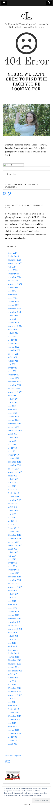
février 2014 (13, 654)
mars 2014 (12, 650)
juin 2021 (12, 364)
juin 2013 (12, 681)
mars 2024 (12, 298)
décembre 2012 (14, 688)
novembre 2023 (14, 312)
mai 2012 (12, 702)
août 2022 (12, 330)
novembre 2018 (14, 465)
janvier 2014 (13, 657)
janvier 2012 (13, 713)
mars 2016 (12, 566)
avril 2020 (12, 410)
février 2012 (13, 709)
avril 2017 (12, 521)
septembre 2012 (15, 695)
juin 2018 (12, 483)
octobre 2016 (14, 542)
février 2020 (13, 417)
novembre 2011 (14, 720)
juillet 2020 (13, 399)
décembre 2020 (14, 382)
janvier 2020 (13, 420)
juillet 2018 (13, 479)
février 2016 (13, 570)
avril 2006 (12, 737)
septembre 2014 (15, 629)
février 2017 (13, 528)
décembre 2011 (14, 716)
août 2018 (12, 476)
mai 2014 (12, 643)
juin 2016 (12, 556)
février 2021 (13, 375)
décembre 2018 (14, 462)
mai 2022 (12, 337)
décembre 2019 (14, 424)
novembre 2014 (14, 622)
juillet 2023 (13, 316)
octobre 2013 (14, 667)
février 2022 (13, 344)
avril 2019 (12, 448)
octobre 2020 (14, 389)
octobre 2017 (14, 504)
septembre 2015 (15, 587)
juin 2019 (12, 441)
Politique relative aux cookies (31, 795)
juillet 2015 (13, 594)
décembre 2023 (14, 309)
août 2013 (12, 674)
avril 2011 (12, 727)
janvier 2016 (13, 573)
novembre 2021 (14, 351)
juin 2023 (12, 319)
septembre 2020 (15, 392)
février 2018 (13, 493)
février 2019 (13, 455)
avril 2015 (12, 605)
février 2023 (13, 323)
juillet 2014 (13, 636)
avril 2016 (12, 563)
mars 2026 (12, 253)
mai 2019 (12, 445)
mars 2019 (12, 452)
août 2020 (12, 396)
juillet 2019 (13, 438)
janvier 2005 (13, 741)
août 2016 (12, 549)
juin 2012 (12, 699)
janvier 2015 (13, 615)
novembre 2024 (14, 277)
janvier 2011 (13, 730)
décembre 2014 (14, 619)
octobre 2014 (14, 626)
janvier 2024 (13, 305)
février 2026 (13, 257)
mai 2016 (12, 559)
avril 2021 (12, 368)
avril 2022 (12, 340)
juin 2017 (12, 514)
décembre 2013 (14, 660)
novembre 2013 (14, 664)
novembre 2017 (14, 500)
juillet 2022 (13, 333)
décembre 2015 (14, 577)
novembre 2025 (14, 260)
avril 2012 (12, 706)
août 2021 (12, 358)
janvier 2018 (13, 497)
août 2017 (12, 507)
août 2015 (12, 591)
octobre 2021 (14, 354)
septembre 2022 (15, 326)
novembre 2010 (14, 734)
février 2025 (13, 274)
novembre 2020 (14, 385)
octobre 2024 (14, 281)
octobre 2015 (14, 584)
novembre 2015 (14, 580)
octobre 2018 (14, 469)
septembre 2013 (15, 671)
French (9, 165)
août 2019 (12, 434)
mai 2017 (12, 518)
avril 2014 (12, 647)
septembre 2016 (15, 546)
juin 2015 (12, 598)
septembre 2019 (15, 431)
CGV (7, 761)
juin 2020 (12, 403)
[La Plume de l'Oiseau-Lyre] (26, 15)
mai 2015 (12, 601)
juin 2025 (12, 267)
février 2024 (13, 302)
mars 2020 (12, 413)
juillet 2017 (13, 511)
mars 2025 (12, 270)
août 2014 (12, 633)
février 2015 (13, 612)
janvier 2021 (13, 378)
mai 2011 (12, 723)
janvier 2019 (13, 458)
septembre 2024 (15, 284)
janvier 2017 (13, 532)
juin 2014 (12, 640)
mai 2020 (12, 406)
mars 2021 (12, 371)
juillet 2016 (13, 553)
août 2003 (12, 744)
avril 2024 (12, 295)
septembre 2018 (15, 472)
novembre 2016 (14, 539)
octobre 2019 (14, 427)
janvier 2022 (13, 347)
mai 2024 (12, 291)
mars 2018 (12, 490)
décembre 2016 (14, 535)
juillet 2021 (13, 361)
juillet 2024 (13, 288)
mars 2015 (12, 608)
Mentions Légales (13, 756)
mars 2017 (12, 525)
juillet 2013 (13, 678)
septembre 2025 (15, 263)
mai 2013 (12, 685)
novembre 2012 (14, 692)
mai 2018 (12, 486)
